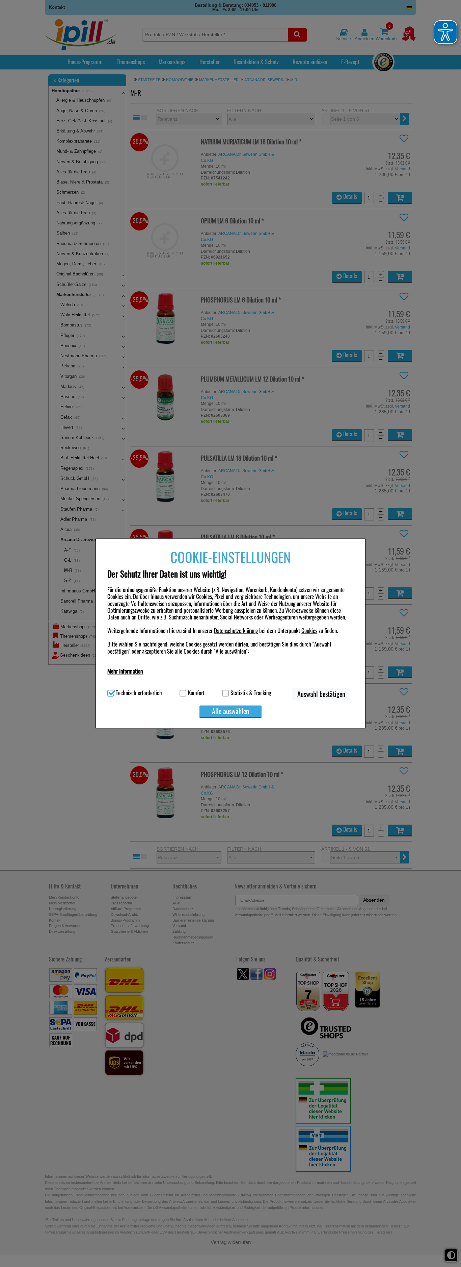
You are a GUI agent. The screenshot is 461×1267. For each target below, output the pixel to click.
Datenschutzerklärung (236, 630)
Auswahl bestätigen (321, 694)
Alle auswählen (230, 711)
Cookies (309, 630)
